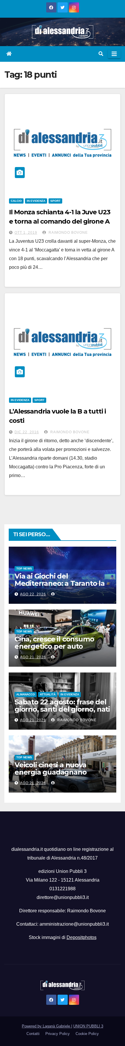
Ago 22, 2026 (33, 594)
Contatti (33, 1034)
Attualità (48, 694)
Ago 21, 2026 (33, 657)
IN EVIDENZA (36, 200)
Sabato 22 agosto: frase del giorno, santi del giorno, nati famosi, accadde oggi (62, 709)
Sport (55, 200)
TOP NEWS (24, 568)
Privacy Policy (57, 1034)
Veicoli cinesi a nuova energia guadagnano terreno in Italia (50, 772)
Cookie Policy (87, 1034)
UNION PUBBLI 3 (88, 1026)
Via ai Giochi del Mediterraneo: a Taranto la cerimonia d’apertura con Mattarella (60, 587)
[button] (101, 53)
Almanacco (25, 694)
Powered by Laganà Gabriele (46, 1026)
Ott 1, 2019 (26, 233)
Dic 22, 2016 (27, 432)
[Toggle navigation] (114, 54)
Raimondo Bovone (67, 233)
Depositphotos (82, 937)
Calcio (16, 200)
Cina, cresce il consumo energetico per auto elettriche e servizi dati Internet (54, 650)
